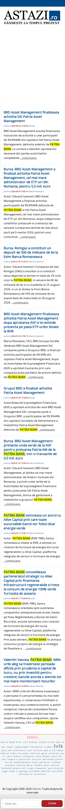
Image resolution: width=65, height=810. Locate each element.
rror (25, 742)
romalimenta (22, 762)
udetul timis (9, 753)
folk (58, 746)
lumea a (13, 759)
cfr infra (58, 750)
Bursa (31, 126)
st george (22, 771)
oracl (35, 762)
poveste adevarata (43, 759)
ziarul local (46, 742)
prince (59, 759)
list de (9, 762)
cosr (29, 750)
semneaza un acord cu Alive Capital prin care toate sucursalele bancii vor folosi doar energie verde (32, 521)
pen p (47, 750)
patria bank (8, 742)
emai (10, 747)
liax (58, 742)
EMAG (32, 737)
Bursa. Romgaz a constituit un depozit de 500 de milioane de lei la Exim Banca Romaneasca (31, 252)
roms (12, 771)
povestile (25, 759)
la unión (24, 753)
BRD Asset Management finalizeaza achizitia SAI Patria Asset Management (31, 116)
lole (19, 742)
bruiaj (33, 742)
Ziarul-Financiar (36, 191)
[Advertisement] (32, 63)
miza (29, 765)
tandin (38, 765)
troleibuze (19, 750)
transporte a (37, 747)
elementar (29, 756)
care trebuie (14, 756)
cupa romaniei (37, 768)
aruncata (54, 753)
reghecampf (21, 747)
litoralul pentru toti (14, 768)
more (47, 765)
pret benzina (56, 768)
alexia (21, 765)
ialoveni (35, 753)
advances (45, 762)
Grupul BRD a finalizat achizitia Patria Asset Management (28, 390)
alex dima (42, 756)
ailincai (38, 750)
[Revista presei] (31, 24)
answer (55, 765)
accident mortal (40, 771)
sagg (5, 771)
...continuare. (28, 158)
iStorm (36, 789)
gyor (45, 753)
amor (49, 747)
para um (7, 750)
